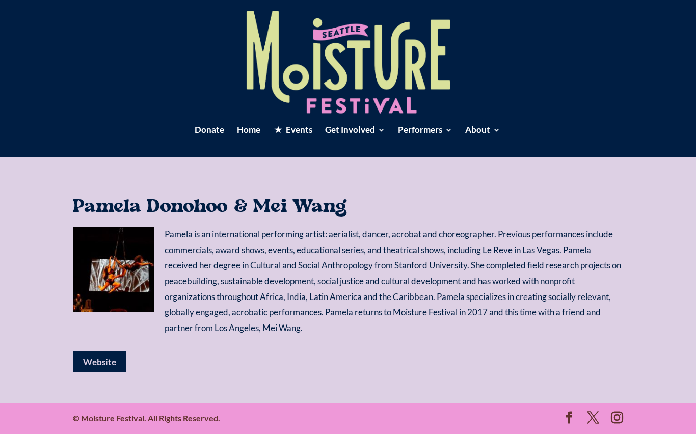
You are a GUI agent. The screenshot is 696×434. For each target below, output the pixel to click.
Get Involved (350, 130)
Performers (420, 130)
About (477, 130)
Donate (209, 130)
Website (99, 362)
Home (248, 130)
